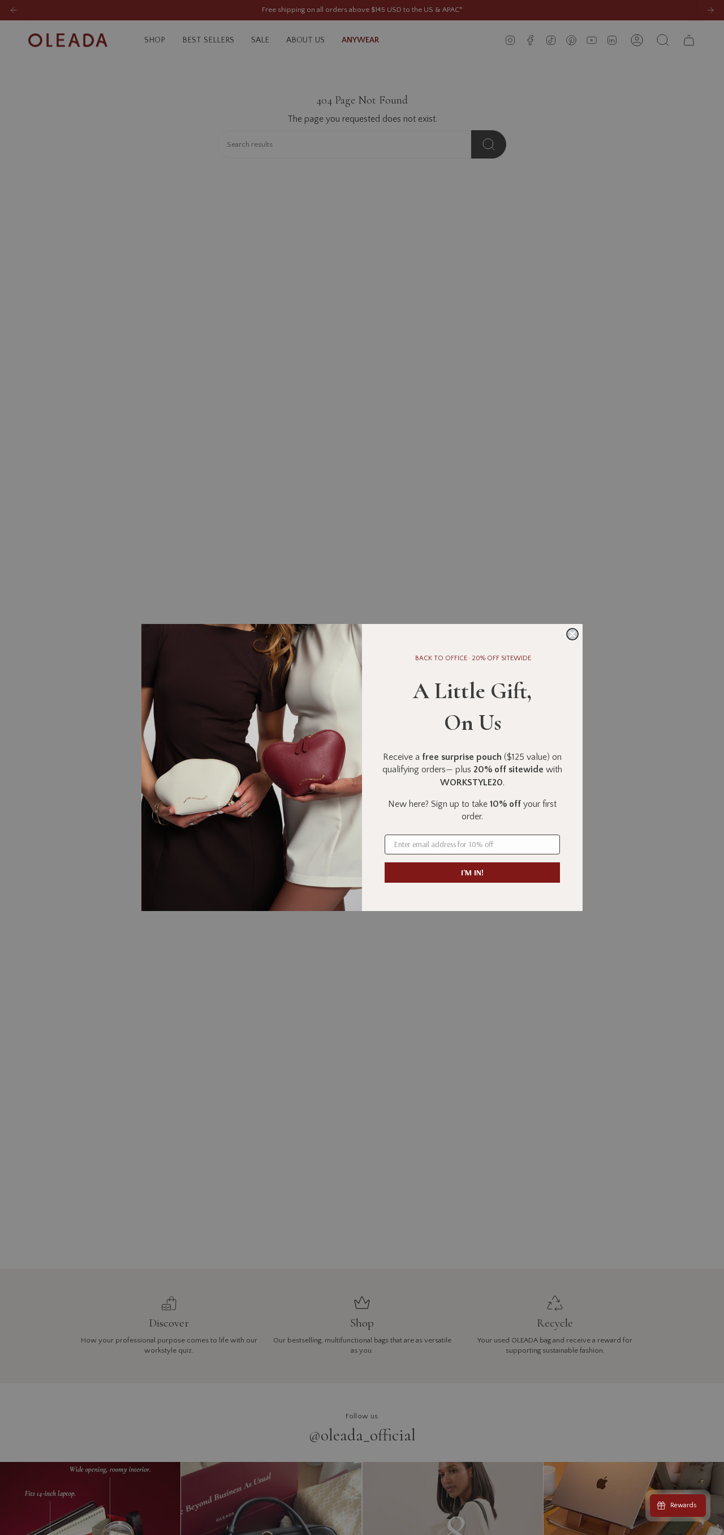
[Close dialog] (572, 634)
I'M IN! (472, 872)
